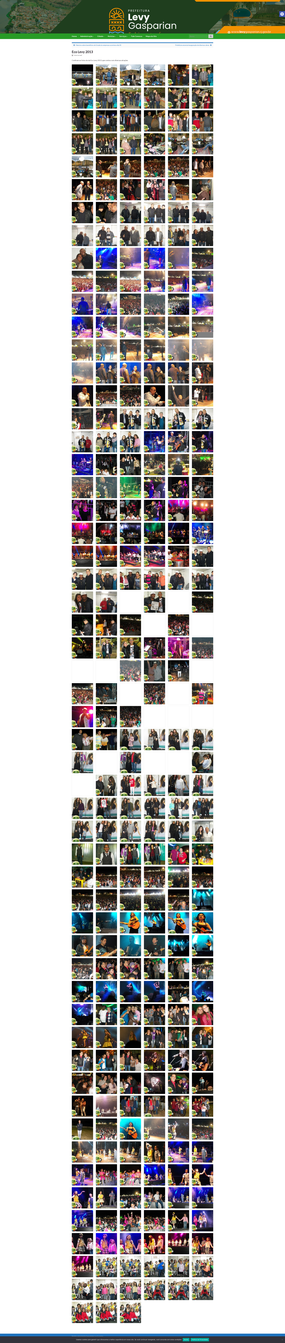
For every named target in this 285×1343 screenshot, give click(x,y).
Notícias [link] (111, 36)
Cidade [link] (100, 36)
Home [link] (74, 36)
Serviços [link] (123, 36)
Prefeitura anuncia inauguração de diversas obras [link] (192, 45)
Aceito (186, 1339)
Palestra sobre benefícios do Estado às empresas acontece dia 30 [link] (98, 45)
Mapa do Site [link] (151, 36)
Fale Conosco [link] (136, 36)
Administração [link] (86, 36)
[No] (282, 1340)
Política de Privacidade (200, 1339)
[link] (282, 14)
